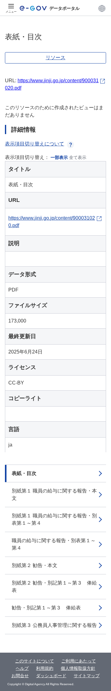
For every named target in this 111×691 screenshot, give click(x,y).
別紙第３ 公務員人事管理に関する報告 (54, 625)
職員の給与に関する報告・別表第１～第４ (54, 544)
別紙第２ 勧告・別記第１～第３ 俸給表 (54, 586)
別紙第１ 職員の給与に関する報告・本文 (54, 494)
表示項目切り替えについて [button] (34, 143)
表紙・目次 (24, 473)
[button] (102, 8)
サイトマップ (87, 675)
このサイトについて (34, 660)
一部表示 (59, 157)
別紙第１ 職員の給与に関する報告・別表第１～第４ (54, 519)
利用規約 (44, 668)
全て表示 (77, 157)
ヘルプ (22, 668)
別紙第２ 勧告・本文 (34, 565)
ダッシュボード (51, 675)
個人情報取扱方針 (78, 668)
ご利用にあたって (78, 660)
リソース (55, 57)
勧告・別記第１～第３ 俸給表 (46, 607)
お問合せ (20, 675)
